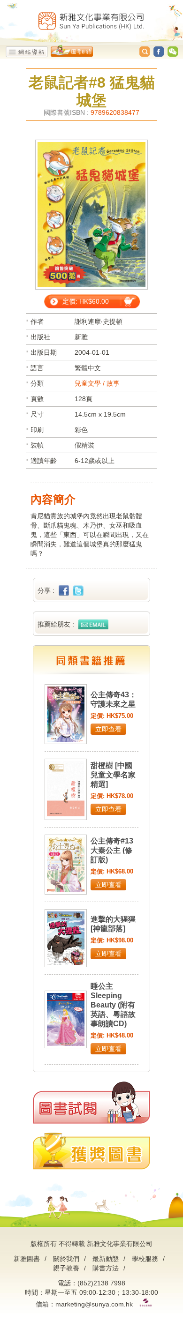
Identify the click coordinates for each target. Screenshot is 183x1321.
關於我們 (66, 1258)
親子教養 (66, 1268)
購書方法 (105, 1268)
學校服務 (145, 1258)
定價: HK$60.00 (85, 301)
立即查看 (108, 729)
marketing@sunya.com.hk (94, 1304)
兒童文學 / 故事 (97, 383)
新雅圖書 (27, 1258)
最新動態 (105, 1258)
